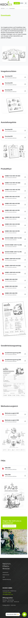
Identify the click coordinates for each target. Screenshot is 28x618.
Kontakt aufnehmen (9, 526)
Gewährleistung (7, 579)
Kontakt (17, 3)
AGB (4, 577)
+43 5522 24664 (7, 592)
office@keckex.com (8, 594)
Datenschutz (6, 574)
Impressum (5, 572)
